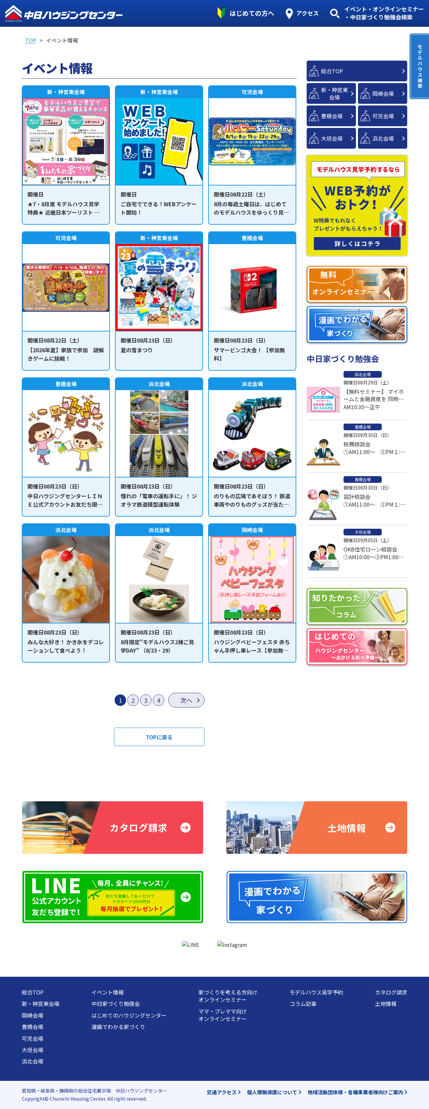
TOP (30, 40)
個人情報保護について (272, 1092)
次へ (186, 700)
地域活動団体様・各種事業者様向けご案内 (355, 1092)
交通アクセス (222, 1092)
